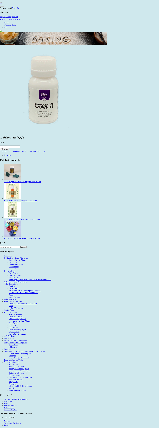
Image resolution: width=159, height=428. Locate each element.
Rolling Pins (13, 384)
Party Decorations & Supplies (15, 343)
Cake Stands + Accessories (19, 371)
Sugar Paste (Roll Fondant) (19, 358)
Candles (12, 286)
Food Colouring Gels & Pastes (20, 151)
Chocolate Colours (16, 316)
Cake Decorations (11, 284)
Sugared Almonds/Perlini (13, 360)
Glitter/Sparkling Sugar (17, 329)
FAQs (6, 425)
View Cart (16, 8)
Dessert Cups (14, 277)
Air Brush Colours (15, 314)
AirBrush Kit (13, 364)
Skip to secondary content (10, 19)
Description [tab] (8, 155)
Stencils (11, 388)
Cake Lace (13, 262)
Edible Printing (14, 288)
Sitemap (7, 421)
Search (23, 247)
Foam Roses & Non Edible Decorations (23, 293)
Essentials (12, 269)
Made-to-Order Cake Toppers (15, 340)
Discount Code (10, 25)
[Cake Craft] (1, 31)
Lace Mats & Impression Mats (20, 377)
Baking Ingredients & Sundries (16, 258)
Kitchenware (9, 338)
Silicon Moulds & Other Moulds (20, 386)
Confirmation (8, 401)
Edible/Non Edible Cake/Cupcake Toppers (25, 290)
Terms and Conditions (12, 423)
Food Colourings (39, 151)
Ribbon (11, 295)
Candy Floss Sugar (16, 264)
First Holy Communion (10, 405)
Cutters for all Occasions (18, 373)
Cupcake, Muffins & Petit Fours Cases (23, 303)
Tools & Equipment (11, 362)
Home (6, 23)
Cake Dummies (10, 299)
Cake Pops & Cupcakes (13, 301)
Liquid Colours (14, 332)
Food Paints (13, 323)
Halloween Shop (9, 408)
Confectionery (14, 267)
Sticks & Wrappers (16, 308)
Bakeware (8, 256)
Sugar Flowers (14, 297)
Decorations (13, 345)
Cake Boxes (13, 273)
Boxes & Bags (9, 271)
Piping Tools (13, 382)
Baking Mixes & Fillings (17, 260)
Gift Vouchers (9, 336)
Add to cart (4, 149)
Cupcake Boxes (15, 275)
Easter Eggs (9, 310)
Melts (11, 306)
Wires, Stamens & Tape (17, 390)
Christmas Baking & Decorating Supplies (16, 399)
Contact (7, 27)
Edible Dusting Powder (17, 319)
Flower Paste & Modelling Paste (21, 353)
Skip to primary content (9, 17)
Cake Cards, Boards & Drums (15, 282)
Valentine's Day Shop (10, 410)
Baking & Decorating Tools (19, 369)
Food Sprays (13, 327)
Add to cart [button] (36, 182)
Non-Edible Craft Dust (17, 334)
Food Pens (13, 325)
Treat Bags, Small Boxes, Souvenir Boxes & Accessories (30, 280)
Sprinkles (7, 349)
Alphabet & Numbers (17, 366)
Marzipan (12, 356)
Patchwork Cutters (16, 379)
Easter (6, 403)
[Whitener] (43, 132)
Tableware (13, 347)
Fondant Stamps (15, 375)
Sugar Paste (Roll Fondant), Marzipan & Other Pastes (24, 351)
